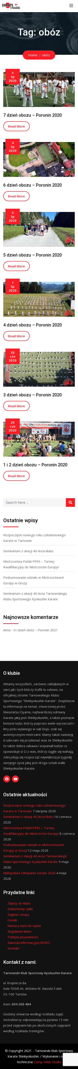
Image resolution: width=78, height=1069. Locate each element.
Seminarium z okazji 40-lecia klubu (28, 551)
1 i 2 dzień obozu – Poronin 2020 (35, 464)
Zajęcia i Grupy (18, 914)
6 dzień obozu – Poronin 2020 (32, 185)
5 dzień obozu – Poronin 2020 (32, 255)
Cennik (12, 920)
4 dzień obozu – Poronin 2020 (32, 325)
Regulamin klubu (19, 931)
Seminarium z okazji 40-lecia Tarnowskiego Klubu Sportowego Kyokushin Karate (35, 596)
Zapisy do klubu (19, 903)
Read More (16, 126)
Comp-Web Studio (47, 1062)
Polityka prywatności (23, 937)
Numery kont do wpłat (24, 926)
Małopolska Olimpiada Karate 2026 (29, 873)
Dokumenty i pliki (20, 909)
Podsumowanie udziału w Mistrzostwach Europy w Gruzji (33, 580)
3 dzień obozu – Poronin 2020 (32, 394)
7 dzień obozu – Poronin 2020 (32, 115)
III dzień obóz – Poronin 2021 (35, 630)
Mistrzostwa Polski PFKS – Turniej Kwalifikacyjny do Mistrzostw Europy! (31, 564)
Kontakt (13, 948)
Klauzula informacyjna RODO (29, 942)
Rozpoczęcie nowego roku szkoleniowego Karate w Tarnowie (34, 538)
